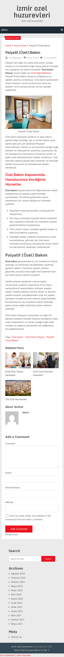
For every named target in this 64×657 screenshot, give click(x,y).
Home (8, 45)
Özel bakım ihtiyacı (34, 337)
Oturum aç (16, 637)
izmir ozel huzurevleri (32, 11)
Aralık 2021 (16, 607)
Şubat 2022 (17, 598)
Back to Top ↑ (42, 650)
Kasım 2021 (17, 611)
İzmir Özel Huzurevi (24, 650)
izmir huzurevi (24, 655)
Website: (9, 502)
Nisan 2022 (17, 590)
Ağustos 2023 (18, 573)
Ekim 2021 (16, 615)
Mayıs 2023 (17, 586)
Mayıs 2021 (17, 623)
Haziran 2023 (18, 582)
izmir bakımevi (7, 655)
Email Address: (12, 487)
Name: (8, 472)
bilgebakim (17, 57)
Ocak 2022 (16, 603)
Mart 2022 (16, 594)
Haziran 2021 (17, 619)
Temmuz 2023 (18, 577)
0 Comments (50, 57)
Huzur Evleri (20, 45)
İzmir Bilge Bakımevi (41, 73)
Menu (4, 30)
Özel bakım (17, 337)
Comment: (10, 443)
